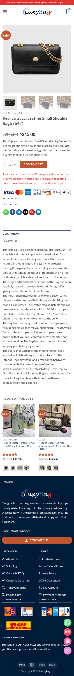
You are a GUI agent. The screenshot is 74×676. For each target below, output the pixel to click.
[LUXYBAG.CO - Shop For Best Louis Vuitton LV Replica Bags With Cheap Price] (37, 12)
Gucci (18, 113)
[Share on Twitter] (19, 212)
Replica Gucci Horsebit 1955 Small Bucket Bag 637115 (19, 444)
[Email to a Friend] (25, 212)
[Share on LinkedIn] (38, 212)
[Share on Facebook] (12, 212)
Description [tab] (11, 233)
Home (6, 113)
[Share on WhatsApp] (6, 212)
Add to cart (33, 164)
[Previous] (8, 59)
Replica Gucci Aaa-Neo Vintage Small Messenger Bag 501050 (55, 445)
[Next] (65, 59)
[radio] (6, 468)
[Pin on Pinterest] (32, 212)
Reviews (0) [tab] (10, 240)
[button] (5, 11)
